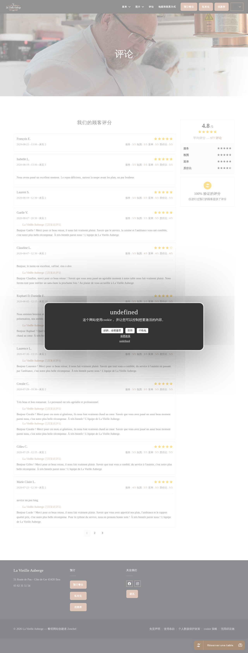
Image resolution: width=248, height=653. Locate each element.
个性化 (142, 330)
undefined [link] (124, 340)
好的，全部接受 (112, 330)
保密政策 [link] (125, 336)
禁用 (130, 330)
